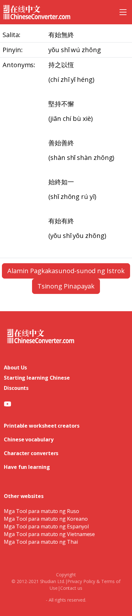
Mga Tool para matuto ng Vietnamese (49, 534)
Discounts (16, 387)
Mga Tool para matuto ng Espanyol (46, 526)
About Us (15, 367)
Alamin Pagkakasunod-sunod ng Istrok (65, 270)
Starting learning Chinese (37, 377)
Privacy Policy (81, 581)
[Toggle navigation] (123, 12)
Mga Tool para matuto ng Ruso (41, 511)
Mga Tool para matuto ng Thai (41, 541)
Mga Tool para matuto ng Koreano (46, 518)
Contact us (71, 588)
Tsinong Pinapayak (66, 286)
